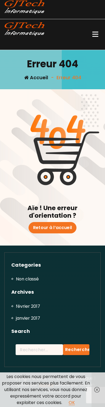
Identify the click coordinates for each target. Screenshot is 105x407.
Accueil (38, 77)
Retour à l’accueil (52, 227)
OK (72, 402)
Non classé (27, 279)
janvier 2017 (28, 318)
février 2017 (28, 306)
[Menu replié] (95, 34)
